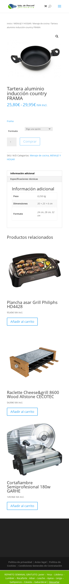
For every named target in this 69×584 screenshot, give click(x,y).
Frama (10, 121)
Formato (13, 131)
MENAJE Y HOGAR (22, 23)
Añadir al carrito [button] (22, 321)
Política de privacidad (20, 562)
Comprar (30, 141)
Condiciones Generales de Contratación (40, 565)
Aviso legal (41, 562)
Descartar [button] (54, 582)
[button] (57, 36)
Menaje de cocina (41, 23)
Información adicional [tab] (22, 173)
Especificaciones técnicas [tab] (24, 178)
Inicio (9, 23)
